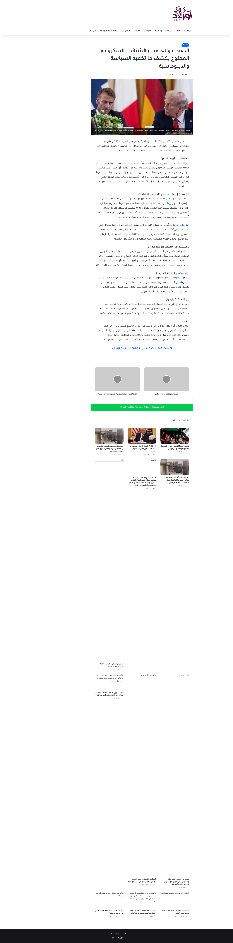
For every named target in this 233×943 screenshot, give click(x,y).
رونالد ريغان (164, 203)
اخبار (178, 31)
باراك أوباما (179, 225)
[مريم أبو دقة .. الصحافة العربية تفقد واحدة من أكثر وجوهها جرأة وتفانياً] (142, 900)
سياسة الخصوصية (109, 31)
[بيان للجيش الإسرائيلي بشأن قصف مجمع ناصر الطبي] (174, 900)
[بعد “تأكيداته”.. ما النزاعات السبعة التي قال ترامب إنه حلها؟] (109, 900)
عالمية (185, 45)
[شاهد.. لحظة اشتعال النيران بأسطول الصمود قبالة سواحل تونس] (174, 436)
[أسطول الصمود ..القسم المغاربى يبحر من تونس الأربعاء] (109, 560)
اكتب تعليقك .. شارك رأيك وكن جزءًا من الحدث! (142, 407)
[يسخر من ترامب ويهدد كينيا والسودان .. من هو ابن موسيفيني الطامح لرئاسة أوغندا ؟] (174, 775)
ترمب (178, 199)
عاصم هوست (114, 938)
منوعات (147, 31)
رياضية (158, 31)
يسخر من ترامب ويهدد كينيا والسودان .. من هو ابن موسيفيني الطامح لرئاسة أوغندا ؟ (176, 881)
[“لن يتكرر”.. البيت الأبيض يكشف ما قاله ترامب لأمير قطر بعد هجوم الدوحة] (142, 436)
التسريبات (176, 278)
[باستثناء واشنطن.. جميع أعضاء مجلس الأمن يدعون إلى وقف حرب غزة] (142, 775)
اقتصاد (168, 31)
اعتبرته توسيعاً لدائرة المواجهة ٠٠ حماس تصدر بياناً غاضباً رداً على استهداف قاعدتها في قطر (177, 480)
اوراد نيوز (185, 74)
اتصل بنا (126, 31)
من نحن (92, 31)
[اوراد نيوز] (182, 13)
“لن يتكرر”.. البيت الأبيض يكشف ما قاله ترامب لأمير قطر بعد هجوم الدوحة (143, 448)
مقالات (136, 31)
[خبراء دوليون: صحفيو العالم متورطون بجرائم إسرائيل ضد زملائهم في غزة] (109, 682)
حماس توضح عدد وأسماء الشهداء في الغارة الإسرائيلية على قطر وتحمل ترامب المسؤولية (110, 448)
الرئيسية (187, 31)
